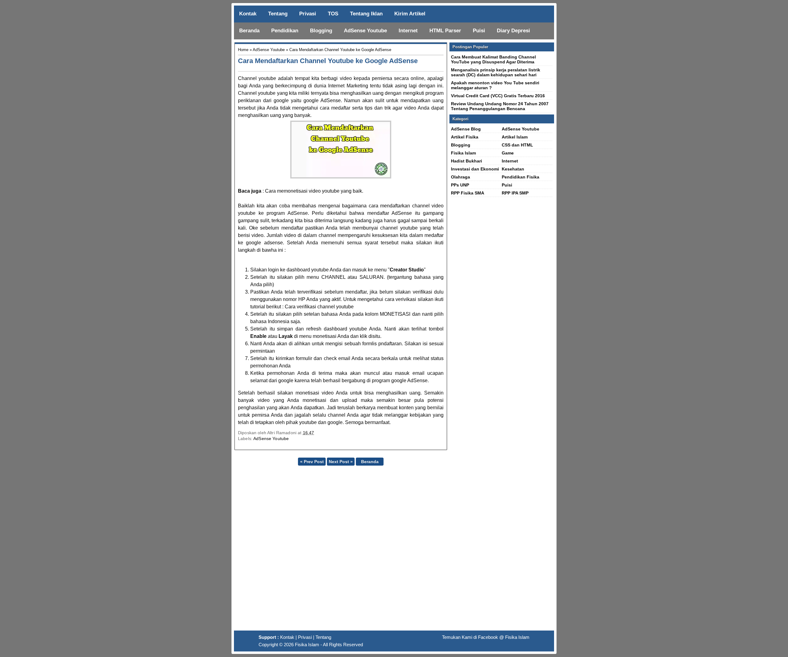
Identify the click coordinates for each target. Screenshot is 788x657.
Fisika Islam (463, 152)
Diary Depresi (513, 31)
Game (508, 152)
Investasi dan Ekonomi (475, 168)
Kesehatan (513, 168)
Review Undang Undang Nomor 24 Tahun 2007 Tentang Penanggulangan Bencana (500, 106)
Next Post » (341, 461)
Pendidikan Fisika (520, 176)
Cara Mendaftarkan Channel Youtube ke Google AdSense (328, 61)
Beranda (249, 31)
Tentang (277, 14)
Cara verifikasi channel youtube (319, 306)
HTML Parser (445, 31)
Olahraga (460, 176)
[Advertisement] (394, 551)
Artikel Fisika (464, 136)
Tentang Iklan (366, 14)
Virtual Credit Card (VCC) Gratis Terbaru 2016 (498, 95)
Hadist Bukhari (466, 160)
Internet (408, 31)
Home (243, 49)
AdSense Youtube (365, 31)
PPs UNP (460, 184)
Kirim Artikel (409, 14)
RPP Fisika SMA (467, 192)
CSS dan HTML (517, 144)
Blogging (321, 31)
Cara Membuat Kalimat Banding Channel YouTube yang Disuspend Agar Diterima (493, 59)
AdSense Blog (466, 128)
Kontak (247, 14)
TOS (333, 14)
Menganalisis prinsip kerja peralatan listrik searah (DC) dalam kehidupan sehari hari (495, 72)
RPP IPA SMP (515, 192)
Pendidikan (284, 31)
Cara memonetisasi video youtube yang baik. (314, 191)
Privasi (307, 14)
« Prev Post (312, 461)
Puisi (479, 31)
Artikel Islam (515, 136)
